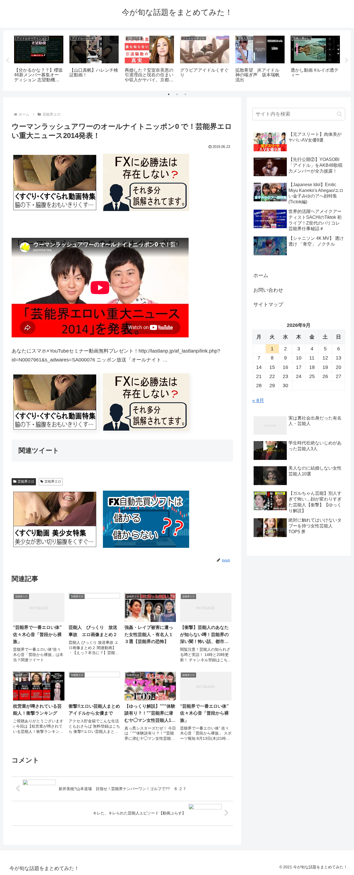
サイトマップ (268, 304)
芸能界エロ (26, 481)
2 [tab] (177, 94)
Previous (7, 60)
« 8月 (258, 400)
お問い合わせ (268, 290)
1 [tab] (168, 94)
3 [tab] (185, 94)
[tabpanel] (39, 59)
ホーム (260, 275)
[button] (339, 114)
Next (346, 60)
